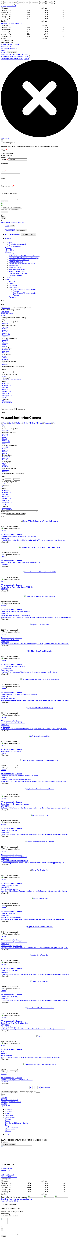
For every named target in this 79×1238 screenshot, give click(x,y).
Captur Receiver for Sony (9, 885)
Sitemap (8, 1131)
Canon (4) (5, 383)
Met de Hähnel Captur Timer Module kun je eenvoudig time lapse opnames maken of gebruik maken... (36, 617)
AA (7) (4, 356)
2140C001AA (6, 668)
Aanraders (8, 248)
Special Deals (12, 52)
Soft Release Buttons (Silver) (11, 751)
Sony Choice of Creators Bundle (12, 54)
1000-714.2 (5, 998)
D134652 (4, 1082)
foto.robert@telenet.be (9, 48)
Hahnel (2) (5, 330)
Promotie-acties (15, 246)
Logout (26, 59)
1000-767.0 (5, 538)
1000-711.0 (5, 915)
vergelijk (6, 542)
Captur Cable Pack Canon (10, 640)
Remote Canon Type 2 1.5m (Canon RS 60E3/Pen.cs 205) (20, 562)
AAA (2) (4, 357)
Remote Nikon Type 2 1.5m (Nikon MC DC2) (17, 1080)
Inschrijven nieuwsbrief (8, 1144)
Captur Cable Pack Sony (9, 996)
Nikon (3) (5, 393)
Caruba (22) (6, 385)
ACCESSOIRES (10, 230)
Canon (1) (5, 340)
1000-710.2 (5, 859)
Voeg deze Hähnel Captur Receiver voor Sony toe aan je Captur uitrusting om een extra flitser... (34, 891)
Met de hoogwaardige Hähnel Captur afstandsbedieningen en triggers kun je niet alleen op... (33, 1029)
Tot (12, 321)
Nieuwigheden (10, 1129)
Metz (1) (4, 341)
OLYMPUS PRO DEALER (18, 273)
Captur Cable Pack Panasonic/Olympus (15, 804)
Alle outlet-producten (8, 1100)
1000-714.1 (5, 972)
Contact (8, 277)
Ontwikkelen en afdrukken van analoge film (24, 256)
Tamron (26, 54)
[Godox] (25, 423)
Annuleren (5, 212)
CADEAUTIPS (14, 287)
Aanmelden (13, 297)
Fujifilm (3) (5, 328)
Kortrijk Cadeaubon (16, 262)
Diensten (8, 252)
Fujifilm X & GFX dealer (17, 271)
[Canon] (4, 423)
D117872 (4, 753)
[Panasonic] (46, 423)
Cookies (29, 1199)
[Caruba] (11, 423)
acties (7, 1134)
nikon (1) (4, 346)
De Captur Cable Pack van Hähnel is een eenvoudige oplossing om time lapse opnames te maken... (35, 644)
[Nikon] (39, 423)
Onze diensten (10, 1117)
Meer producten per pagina (9, 1092)
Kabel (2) (4, 352)
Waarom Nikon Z (7, 314)
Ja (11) (4, 376)
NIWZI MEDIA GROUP (9, 1216)
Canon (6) (5, 327)
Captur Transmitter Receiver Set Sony (14, 857)
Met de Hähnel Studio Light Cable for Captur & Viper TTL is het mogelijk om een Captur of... (33, 540)
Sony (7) (5, 397)
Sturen (4, 1236)
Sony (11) (5, 336)
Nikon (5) (4, 331)
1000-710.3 (5, 777)
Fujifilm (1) (6, 387)
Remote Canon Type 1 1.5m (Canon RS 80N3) (17, 587)
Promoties (9, 242)
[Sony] (53, 423)
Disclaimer (4, 1199)
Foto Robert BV (9, 153)
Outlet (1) (5, 323)
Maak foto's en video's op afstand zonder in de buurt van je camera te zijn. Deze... (29, 672)
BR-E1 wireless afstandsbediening (13, 666)
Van (3, 321)
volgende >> (45, 1088)
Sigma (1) (4, 344)
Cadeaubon (19, 56)
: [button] (12, 23)
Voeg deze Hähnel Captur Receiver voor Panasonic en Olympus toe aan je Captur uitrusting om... (34, 948)
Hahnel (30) (6, 391)
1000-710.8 (5, 944)
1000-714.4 (5, 832)
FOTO (7, 226)
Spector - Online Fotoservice (19, 260)
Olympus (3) (5, 333)
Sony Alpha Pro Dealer (17, 269)
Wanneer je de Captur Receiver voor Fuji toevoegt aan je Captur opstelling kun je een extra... (33, 919)
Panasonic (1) (6, 335)
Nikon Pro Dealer (15, 267)
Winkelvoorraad (6, 401)
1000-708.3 (5, 613)
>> (9, 1100)
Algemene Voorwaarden (17, 1199)
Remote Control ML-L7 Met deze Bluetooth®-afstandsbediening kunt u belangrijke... (31, 1057)
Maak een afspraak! (8, 56)
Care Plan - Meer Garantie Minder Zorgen (23, 258)
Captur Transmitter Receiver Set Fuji (13, 723)
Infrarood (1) (5, 351)
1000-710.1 (5, 1025)
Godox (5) (5, 389)
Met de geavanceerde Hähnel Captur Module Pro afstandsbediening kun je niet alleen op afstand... (35, 700)
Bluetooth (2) (6, 349)
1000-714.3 (5, 806)
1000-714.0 (5, 642)
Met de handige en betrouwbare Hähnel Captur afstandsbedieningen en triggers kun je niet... (33, 863)
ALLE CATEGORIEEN (12, 234)
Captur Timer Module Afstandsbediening (15, 611)
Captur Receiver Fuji (8, 913)
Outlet (26, 56)
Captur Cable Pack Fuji (9, 830)
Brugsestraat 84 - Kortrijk (10, 44)
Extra (7, 279)
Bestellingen (5, 59)
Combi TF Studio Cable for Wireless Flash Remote (18, 536)
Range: (4, 369)
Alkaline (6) (5, 363)
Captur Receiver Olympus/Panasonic (14, 942)
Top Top (4, 1104)
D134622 (4, 589)
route (3, 50)
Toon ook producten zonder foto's (11, 379)
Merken (8, 238)
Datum (4, 159)
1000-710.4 (5, 725)
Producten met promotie (17, 244)
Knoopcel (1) (5, 359)
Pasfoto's (12, 254)
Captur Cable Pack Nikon (10, 970)
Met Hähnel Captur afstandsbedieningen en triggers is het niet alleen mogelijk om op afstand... (34, 729)
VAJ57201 (4, 1053)
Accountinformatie (16, 59)
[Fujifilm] (18, 423)
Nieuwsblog (9, 250)
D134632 (4, 564)
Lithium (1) (5, 364)
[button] (8, 6)
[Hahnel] (32, 423)
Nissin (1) (5, 343)
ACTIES (3, 52)
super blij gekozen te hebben (11, 1102)
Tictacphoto (13, 266)
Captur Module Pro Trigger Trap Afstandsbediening (19, 694)
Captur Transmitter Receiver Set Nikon (14, 1023)
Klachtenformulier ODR (9, 1201)
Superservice (5, 1106)
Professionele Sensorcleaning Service (22, 264)
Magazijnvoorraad (7, 402)
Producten (6, 308)
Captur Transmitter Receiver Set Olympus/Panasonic (19, 776)
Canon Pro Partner (15, 275)
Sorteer (3, 317)
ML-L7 (3, 1051)
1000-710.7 (5, 887)
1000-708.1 (5, 696)
